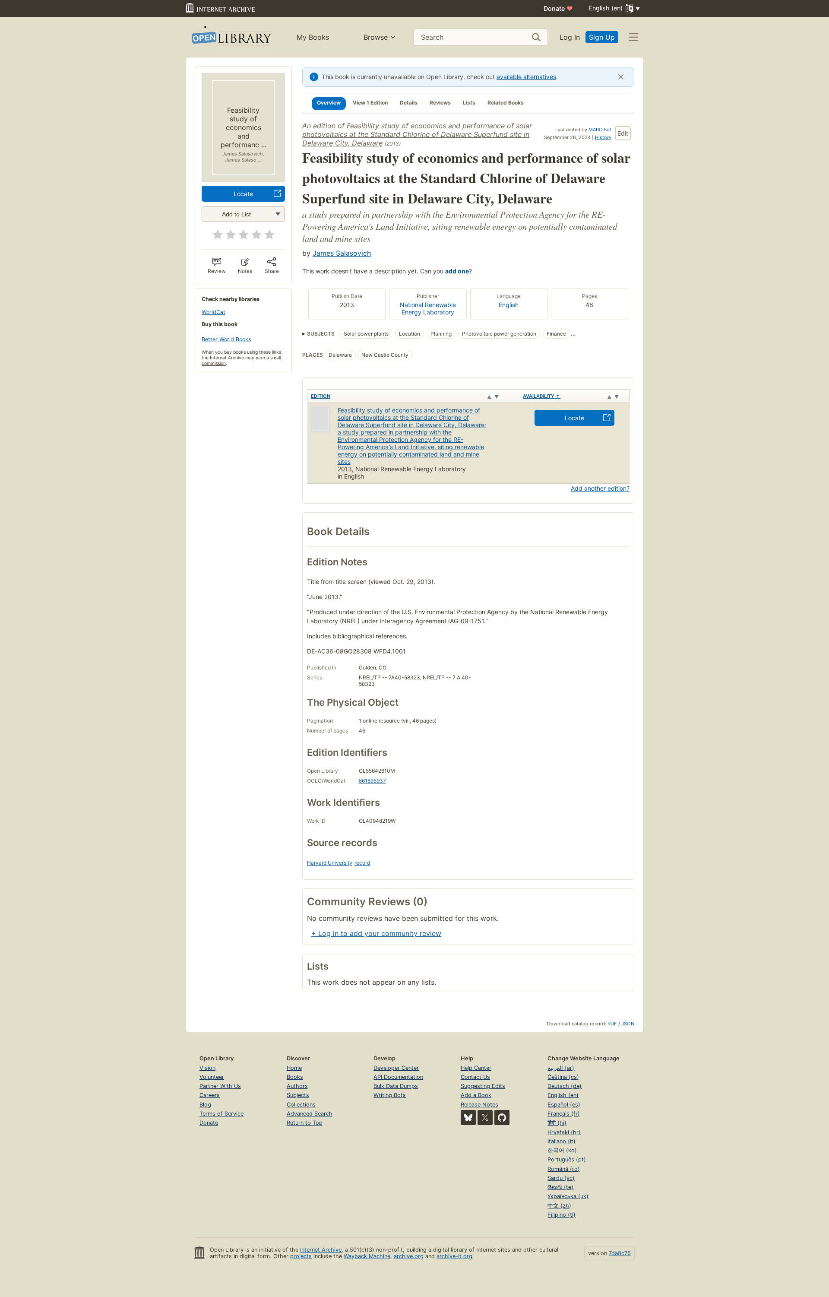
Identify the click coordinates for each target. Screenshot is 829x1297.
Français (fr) (563, 1113)
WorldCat (213, 312)
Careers (209, 1095)
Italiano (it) (561, 1141)
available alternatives (526, 76)
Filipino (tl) (561, 1214)
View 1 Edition (370, 102)
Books (295, 1077)
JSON (627, 1024)
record (362, 862)
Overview (329, 102)
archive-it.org (454, 1256)
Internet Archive (321, 1249)
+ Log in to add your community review (376, 933)
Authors (297, 1086)
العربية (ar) (560, 1068)
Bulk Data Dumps (395, 1086)
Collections (301, 1104)
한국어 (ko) (562, 1150)
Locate (243, 193)
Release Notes (479, 1104)
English (509, 304)
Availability (541, 396)
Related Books (505, 102)
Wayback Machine (367, 1256)
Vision (207, 1068)
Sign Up (602, 37)
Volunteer (211, 1077)
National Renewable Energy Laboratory (428, 308)
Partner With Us (220, 1086)
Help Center (476, 1068)
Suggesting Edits (483, 1086)
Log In (570, 37)
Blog (205, 1104)
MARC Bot (600, 130)
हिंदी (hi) (556, 1122)
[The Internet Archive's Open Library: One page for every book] (230, 37)
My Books (313, 37)
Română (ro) (563, 1169)
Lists (469, 102)
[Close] (621, 77)
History (603, 137)
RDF (612, 1024)
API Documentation (398, 1077)
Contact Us (475, 1077)
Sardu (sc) (561, 1178)
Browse (376, 37)
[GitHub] (501, 1117)
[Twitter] (485, 1117)
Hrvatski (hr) (564, 1132)
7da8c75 (620, 1253)
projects (301, 1256)
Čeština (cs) (563, 1077)
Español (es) (563, 1104)
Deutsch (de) (564, 1086)
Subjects (298, 1095)
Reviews (440, 102)
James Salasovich (342, 253)
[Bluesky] (468, 1117)
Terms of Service (221, 1113)
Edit (622, 133)
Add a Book (476, 1095)
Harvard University (329, 862)
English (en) (563, 1095)
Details (409, 102)
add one (457, 271)
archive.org (409, 1256)
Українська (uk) (568, 1196)
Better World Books (226, 339)
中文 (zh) (559, 1205)
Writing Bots (389, 1095)
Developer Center (396, 1068)
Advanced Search (309, 1113)
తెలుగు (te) (560, 1187)
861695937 (372, 780)
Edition (320, 396)
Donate (558, 8)
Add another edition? (600, 488)
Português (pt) (566, 1159)
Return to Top (305, 1122)
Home (294, 1068)
